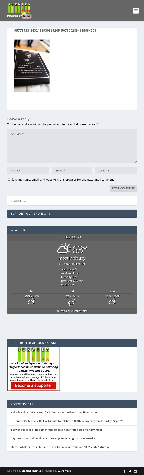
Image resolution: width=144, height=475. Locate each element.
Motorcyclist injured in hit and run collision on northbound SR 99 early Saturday (60, 447)
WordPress (64, 470)
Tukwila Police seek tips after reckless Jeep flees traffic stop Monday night (56, 429)
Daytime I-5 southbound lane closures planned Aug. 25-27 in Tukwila (53, 438)
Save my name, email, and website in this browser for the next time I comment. (62, 179)
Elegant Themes (31, 470)
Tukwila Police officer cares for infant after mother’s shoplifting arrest (55, 412)
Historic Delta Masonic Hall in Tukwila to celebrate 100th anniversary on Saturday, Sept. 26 (67, 421)
